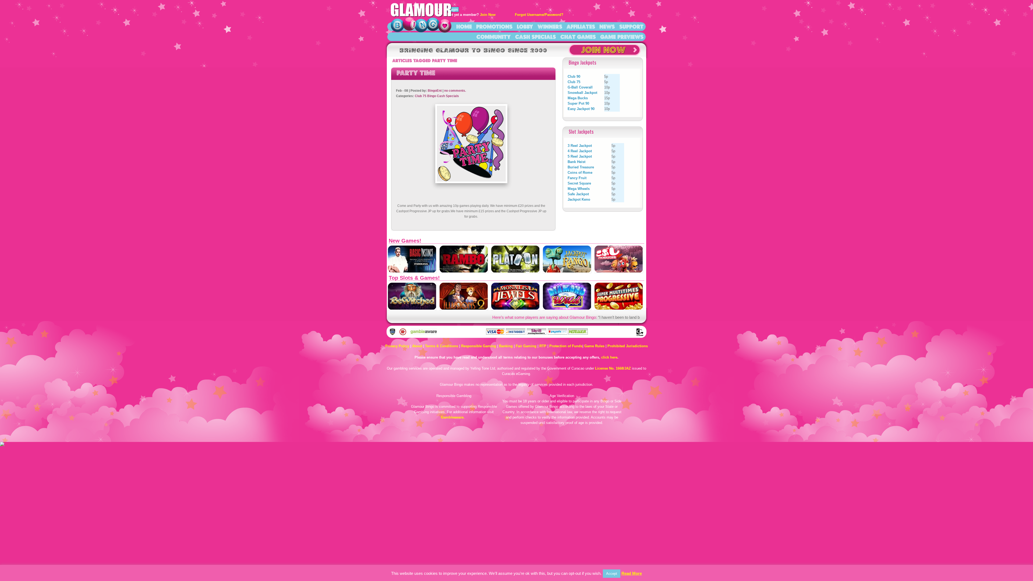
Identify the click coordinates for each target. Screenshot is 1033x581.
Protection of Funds (565, 346)
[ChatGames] (578, 36)
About (417, 346)
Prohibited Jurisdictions (627, 346)
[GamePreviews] (621, 36)
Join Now (488, 15)
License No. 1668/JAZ (613, 368)
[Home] (464, 26)
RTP (542, 346)
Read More (631, 573)
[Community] (494, 36)
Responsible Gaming (478, 346)
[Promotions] (494, 26)
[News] (607, 26)
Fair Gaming (526, 346)
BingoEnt (435, 91)
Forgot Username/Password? (539, 15)
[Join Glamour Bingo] (605, 54)
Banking (506, 346)
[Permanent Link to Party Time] (416, 72)
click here (609, 357)
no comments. (455, 91)
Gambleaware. (453, 417)
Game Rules (594, 346)
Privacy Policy (397, 346)
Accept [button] (611, 574)
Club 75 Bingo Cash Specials (437, 96)
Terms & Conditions (441, 346)
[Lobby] (525, 26)
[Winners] (550, 26)
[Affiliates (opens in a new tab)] (581, 26)
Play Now (412, 265)
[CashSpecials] (535, 36)
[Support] (631, 26)
